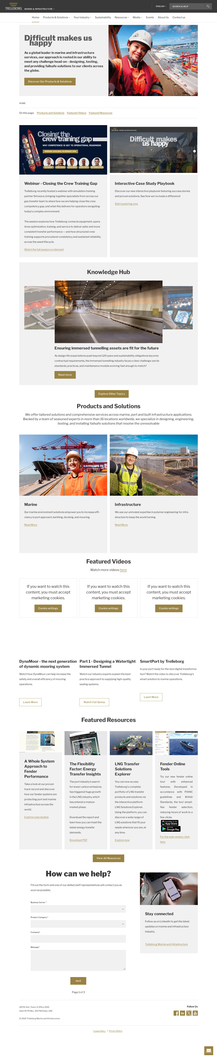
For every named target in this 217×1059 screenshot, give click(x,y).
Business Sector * (39, 902)
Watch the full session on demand (44, 249)
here (123, 570)
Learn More (30, 702)
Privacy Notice (115, 1031)
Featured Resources (100, 112)
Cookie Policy (99, 1031)
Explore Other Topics (111, 393)
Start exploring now (126, 203)
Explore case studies (36, 817)
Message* (35, 947)
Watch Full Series (94, 702)
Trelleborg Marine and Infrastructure (166, 944)
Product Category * (39, 917)
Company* (35, 932)
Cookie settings (48, 608)
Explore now (122, 840)
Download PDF (79, 840)
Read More (30, 524)
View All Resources (108, 858)
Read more (65, 374)
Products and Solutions (50, 112)
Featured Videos (76, 112)
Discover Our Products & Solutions (50, 81)
